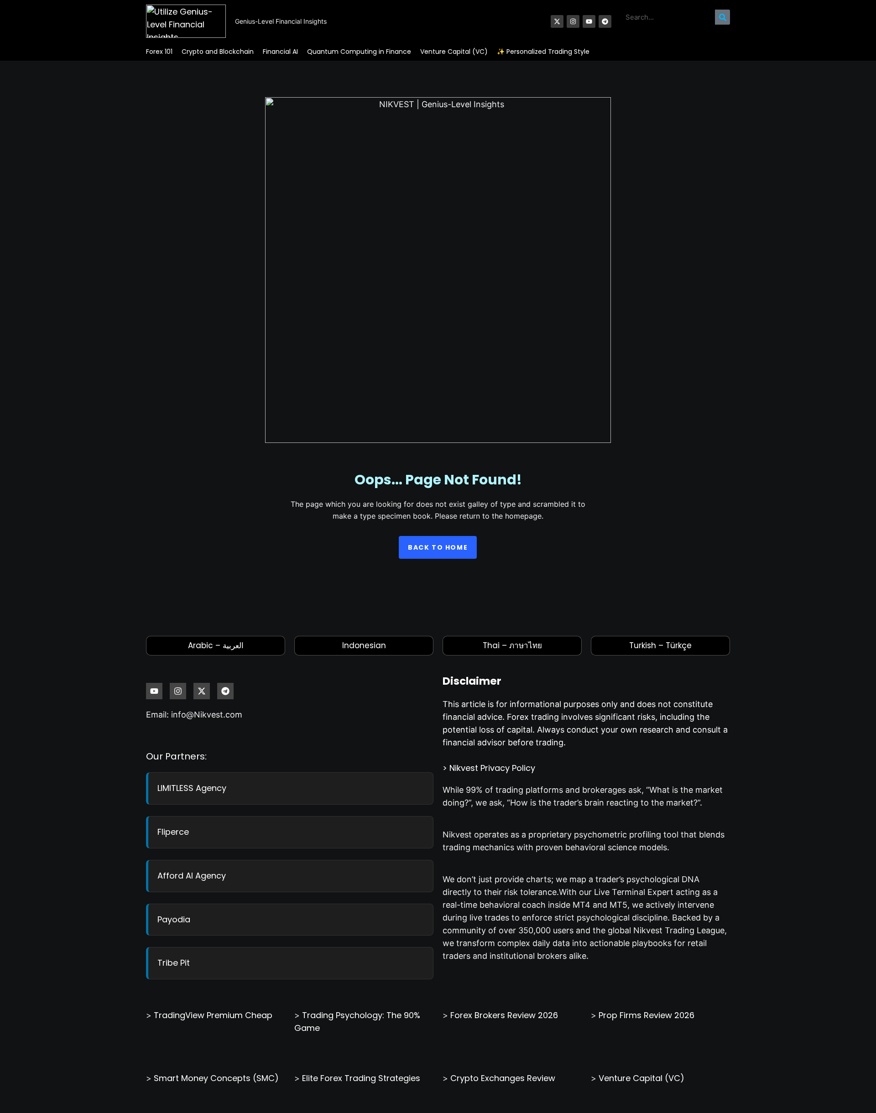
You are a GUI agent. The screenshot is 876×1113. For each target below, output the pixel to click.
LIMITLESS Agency (191, 788)
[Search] (722, 17)
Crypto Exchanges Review (502, 1078)
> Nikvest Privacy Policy (489, 768)
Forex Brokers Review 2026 (504, 1015)
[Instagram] (573, 21)
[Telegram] (605, 21)
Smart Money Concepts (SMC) (216, 1078)
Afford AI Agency (191, 875)
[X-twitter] (557, 21)
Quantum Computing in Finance (359, 51)
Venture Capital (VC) (454, 51)
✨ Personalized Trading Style (543, 51)
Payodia (173, 919)
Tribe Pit (173, 962)
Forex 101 (159, 51)
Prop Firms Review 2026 (646, 1015)
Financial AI (280, 51)
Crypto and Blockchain (218, 51)
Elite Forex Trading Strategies (361, 1078)
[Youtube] (589, 21)
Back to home (438, 547)
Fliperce (173, 831)
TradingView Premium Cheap (213, 1015)
